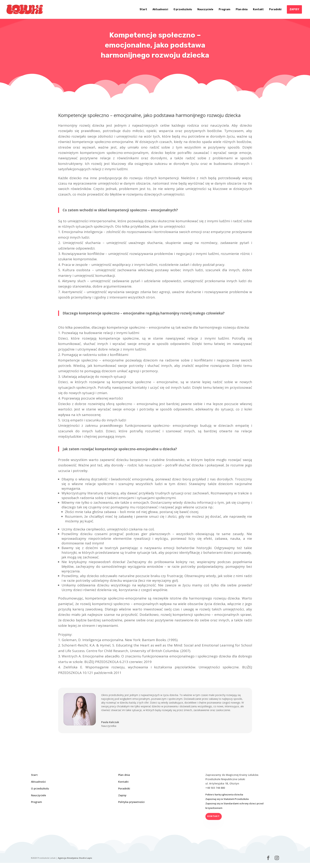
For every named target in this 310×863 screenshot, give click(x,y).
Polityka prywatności (131, 802)
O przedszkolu (40, 788)
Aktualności (38, 781)
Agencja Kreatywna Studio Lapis (75, 858)
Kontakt (123, 781)
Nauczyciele (38, 795)
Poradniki (124, 788)
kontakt (213, 816)
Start (34, 775)
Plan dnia (124, 775)
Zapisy (122, 795)
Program (36, 802)
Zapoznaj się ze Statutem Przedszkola (227, 799)
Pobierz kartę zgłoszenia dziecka (224, 794)
